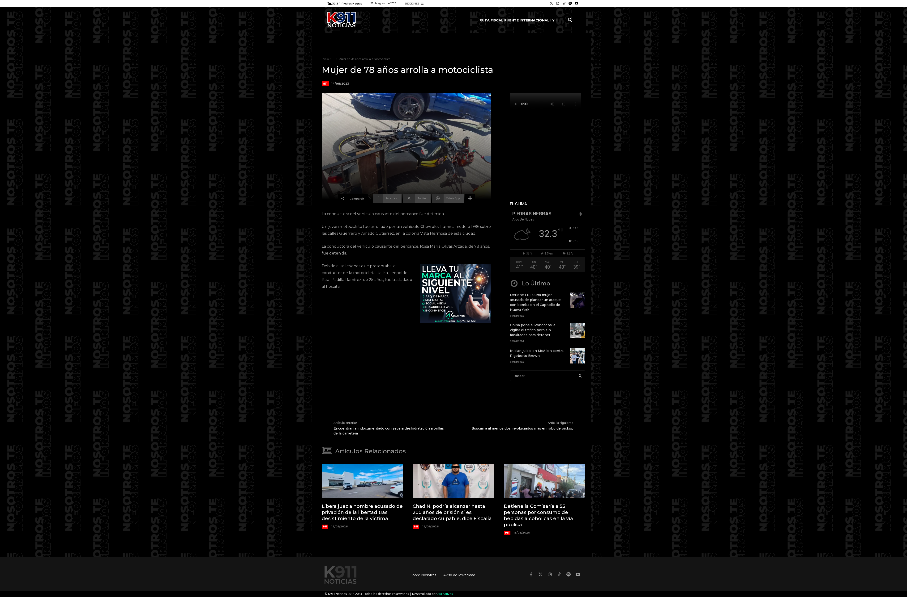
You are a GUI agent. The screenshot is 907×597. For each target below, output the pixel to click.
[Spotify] (570, 3)
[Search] (580, 376)
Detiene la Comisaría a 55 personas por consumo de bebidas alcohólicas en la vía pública (538, 515)
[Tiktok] (564, 3)
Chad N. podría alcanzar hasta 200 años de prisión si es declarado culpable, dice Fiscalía (452, 512)
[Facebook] (545, 3)
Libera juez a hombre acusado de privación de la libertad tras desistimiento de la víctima (362, 512)
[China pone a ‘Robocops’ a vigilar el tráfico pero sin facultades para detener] (577, 330)
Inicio (325, 59)
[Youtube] (576, 3)
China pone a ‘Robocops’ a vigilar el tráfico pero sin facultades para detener (532, 330)
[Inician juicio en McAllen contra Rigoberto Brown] (577, 356)
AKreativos (445, 594)
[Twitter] (551, 3)
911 (333, 59)
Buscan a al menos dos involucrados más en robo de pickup (522, 428)
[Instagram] (558, 3)
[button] (570, 20)
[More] (470, 198)
